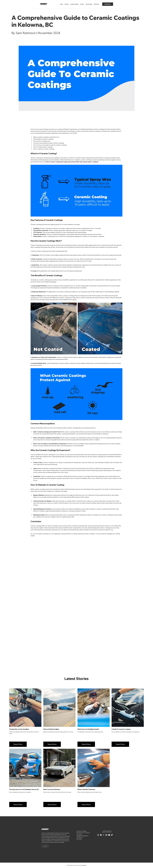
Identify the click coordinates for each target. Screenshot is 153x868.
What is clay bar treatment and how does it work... (89, 792)
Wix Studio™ (84, 865)
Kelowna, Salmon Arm (55, 836)
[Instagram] (98, 835)
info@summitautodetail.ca (82, 835)
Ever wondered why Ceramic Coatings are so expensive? (125, 732)
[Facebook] (101, 835)
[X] (104, 835)
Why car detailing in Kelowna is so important (20, 792)
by (105, 832)
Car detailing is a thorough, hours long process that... (90, 732)
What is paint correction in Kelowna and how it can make (57, 792)
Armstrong (52, 834)
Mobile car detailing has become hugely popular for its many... (58, 732)
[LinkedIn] (106, 835)
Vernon (48, 834)
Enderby (47, 836)
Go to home (79, 838)
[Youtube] (109, 835)
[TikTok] (112, 835)
